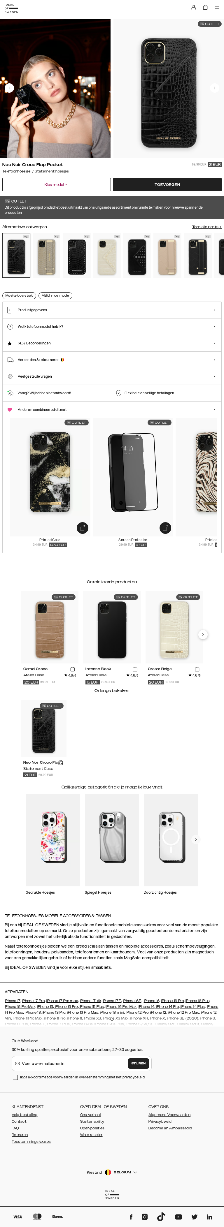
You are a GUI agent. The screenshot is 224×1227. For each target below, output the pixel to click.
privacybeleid (134, 1077)
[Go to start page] (11, 8)
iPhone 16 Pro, (173, 1001)
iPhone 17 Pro (33, 1001)
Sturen (138, 1063)
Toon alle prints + (207, 227)
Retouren (20, 1135)
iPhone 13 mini (112, 1013)
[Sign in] (194, 7)
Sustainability (92, 1121)
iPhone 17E (112, 1001)
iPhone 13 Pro (54, 1013)
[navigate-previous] (203, 634)
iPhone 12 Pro (136, 1013)
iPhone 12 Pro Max (183, 1013)
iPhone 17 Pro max (62, 1001)
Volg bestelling (25, 1115)
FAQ (15, 1128)
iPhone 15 (45, 1007)
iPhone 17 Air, (91, 1001)
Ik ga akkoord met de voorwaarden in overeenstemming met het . (83, 1077)
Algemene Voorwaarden (169, 1115)
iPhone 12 (158, 1013)
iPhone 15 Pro (66, 1007)
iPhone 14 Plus (192, 1007)
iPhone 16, (152, 1001)
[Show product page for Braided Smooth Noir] (198, 255)
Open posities (92, 1128)
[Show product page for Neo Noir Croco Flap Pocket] (16, 255)
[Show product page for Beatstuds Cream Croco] (107, 255)
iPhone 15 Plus (91, 1007)
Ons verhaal (90, 1115)
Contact (19, 1121)
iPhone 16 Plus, (198, 1001)
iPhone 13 (33, 1013)
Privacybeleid (160, 1121)
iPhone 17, (13, 1001)
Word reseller (91, 1135)
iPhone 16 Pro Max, (20, 1007)
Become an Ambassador (170, 1128)
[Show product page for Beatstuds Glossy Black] (137, 255)
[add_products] (82, 528)
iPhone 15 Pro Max (121, 1007)
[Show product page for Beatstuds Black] (77, 255)
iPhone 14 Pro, (167, 1007)
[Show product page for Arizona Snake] (47, 255)
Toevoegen (167, 185)
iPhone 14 (147, 1007)
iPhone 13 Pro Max (82, 1013)
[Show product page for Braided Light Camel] (167, 255)
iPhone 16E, (132, 1001)
